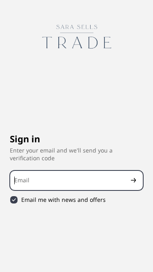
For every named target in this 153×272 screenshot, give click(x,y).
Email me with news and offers (63, 199)
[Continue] (133, 180)
